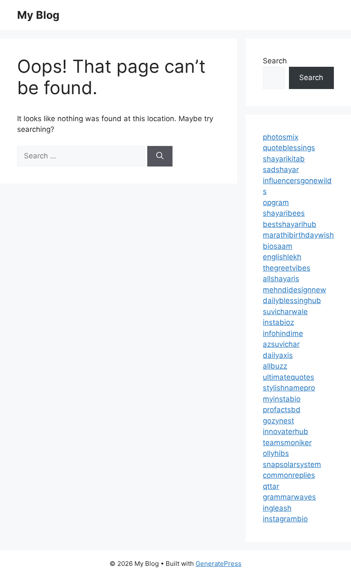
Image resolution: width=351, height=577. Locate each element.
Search (275, 61)
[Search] (160, 156)
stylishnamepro (289, 388)
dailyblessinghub (292, 300)
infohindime (283, 333)
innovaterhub (285, 431)
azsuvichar (281, 344)
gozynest (278, 420)
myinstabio (281, 399)
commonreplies (289, 475)
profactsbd (281, 409)
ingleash (277, 508)
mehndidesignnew (294, 290)
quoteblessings (289, 147)
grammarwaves (289, 497)
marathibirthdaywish (298, 235)
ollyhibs (276, 453)
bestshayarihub (289, 224)
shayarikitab (284, 159)
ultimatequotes (288, 377)
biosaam (277, 246)
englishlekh (282, 257)
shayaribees (284, 213)
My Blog (38, 15)
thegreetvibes (286, 268)
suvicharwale (285, 311)
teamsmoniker (287, 442)
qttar (271, 486)
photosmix (280, 137)
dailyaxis (278, 355)
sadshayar (281, 169)
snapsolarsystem (292, 464)
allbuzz (275, 366)
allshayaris (281, 278)
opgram (276, 202)
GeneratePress (218, 563)
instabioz (278, 322)
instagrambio (285, 519)
